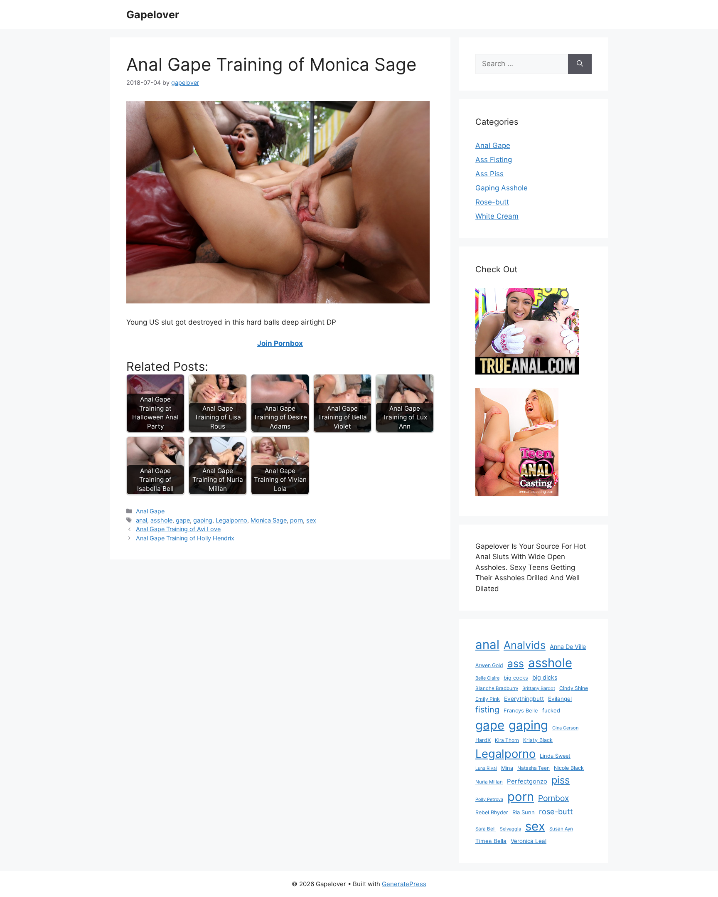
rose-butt (556, 811)
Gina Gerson (565, 728)
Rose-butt (492, 202)
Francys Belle (521, 710)
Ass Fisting (493, 159)
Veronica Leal (528, 841)
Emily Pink (487, 699)
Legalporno (231, 520)
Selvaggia (510, 829)
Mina (507, 768)
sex (311, 520)
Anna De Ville (568, 647)
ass (515, 663)
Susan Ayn (561, 829)
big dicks (544, 677)
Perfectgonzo (527, 781)
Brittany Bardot (538, 688)
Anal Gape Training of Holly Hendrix (185, 538)
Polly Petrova (489, 799)
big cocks (516, 678)
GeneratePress (404, 884)
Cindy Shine (573, 688)
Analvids (525, 644)
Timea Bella (491, 841)
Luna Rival (486, 768)
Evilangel (560, 698)
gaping (202, 520)
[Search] (580, 64)
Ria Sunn (523, 812)
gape (183, 520)
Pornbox (553, 798)
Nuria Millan (489, 782)
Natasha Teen (533, 768)
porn (296, 520)
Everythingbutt (524, 698)
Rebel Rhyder (491, 812)
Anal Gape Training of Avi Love (178, 528)
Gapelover (152, 14)
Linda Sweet (555, 756)
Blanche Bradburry (496, 688)
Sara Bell (485, 829)
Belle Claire (487, 678)
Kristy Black (538, 740)
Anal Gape (150, 511)
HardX (483, 740)
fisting (487, 710)
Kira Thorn (507, 740)
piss (560, 780)
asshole (161, 520)
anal (141, 520)
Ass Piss (489, 174)
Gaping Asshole (501, 188)
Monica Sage (269, 520)
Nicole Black (569, 768)
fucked (551, 710)
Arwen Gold (489, 665)
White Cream (497, 216)
